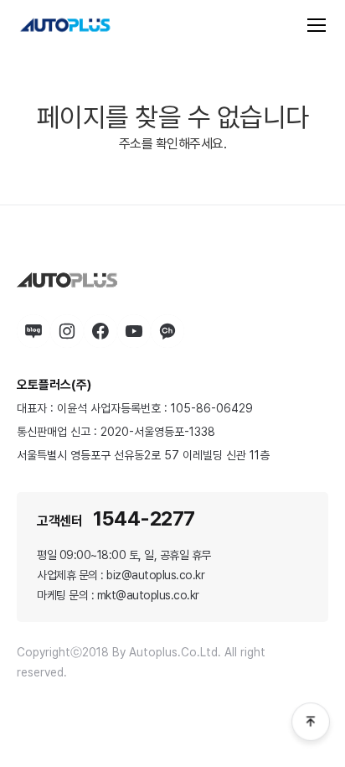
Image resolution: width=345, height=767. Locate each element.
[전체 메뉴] (316, 25)
